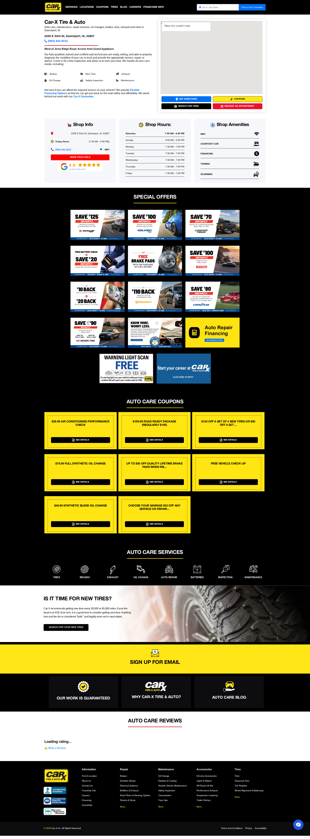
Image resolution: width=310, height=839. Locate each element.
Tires (114, 7)
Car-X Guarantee (83, 96)
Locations (87, 7)
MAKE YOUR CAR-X (80, 157)
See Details (82, 440)
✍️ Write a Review (55, 748)
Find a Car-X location (252, 7)
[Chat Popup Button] (298, 825)
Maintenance (127, 80)
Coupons (102, 7)
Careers (135, 7)
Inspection (225, 577)
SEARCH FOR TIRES (188, 106)
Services (71, 7)
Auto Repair (169, 577)
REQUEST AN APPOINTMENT (239, 106)
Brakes (53, 74)
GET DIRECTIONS (188, 99)
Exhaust (126, 74)
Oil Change (55, 80)
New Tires (90, 74)
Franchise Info (153, 7)
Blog (123, 7)
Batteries (197, 577)
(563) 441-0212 (58, 41)
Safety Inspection (94, 80)
